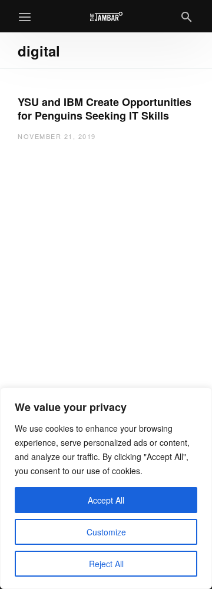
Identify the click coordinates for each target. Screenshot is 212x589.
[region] (106, 488)
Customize (106, 532)
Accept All (106, 500)
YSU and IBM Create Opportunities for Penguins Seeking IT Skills (104, 108)
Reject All (106, 564)
